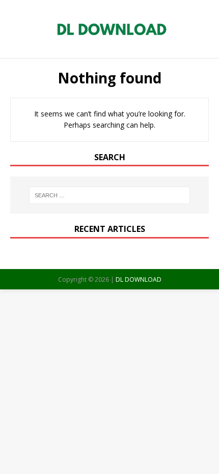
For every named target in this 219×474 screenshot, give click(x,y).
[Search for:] (109, 195)
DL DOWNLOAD (138, 279)
